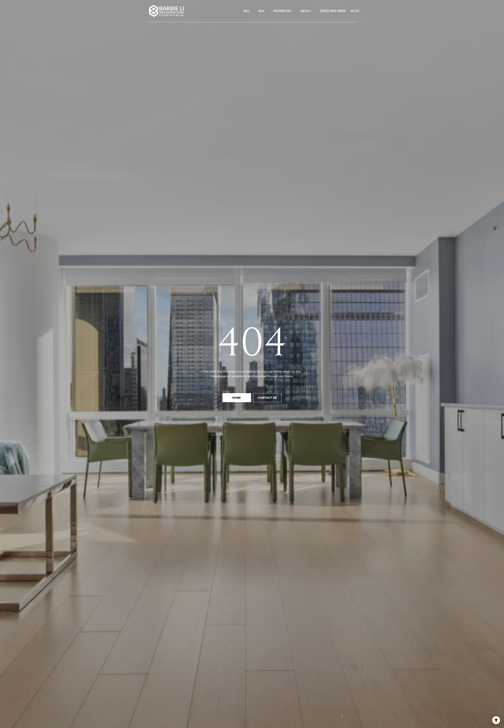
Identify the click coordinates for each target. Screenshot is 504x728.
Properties (282, 11)
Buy (261, 11)
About (305, 11)
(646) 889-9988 (333, 11)
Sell (246, 11)
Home (236, 398)
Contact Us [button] (267, 398)
